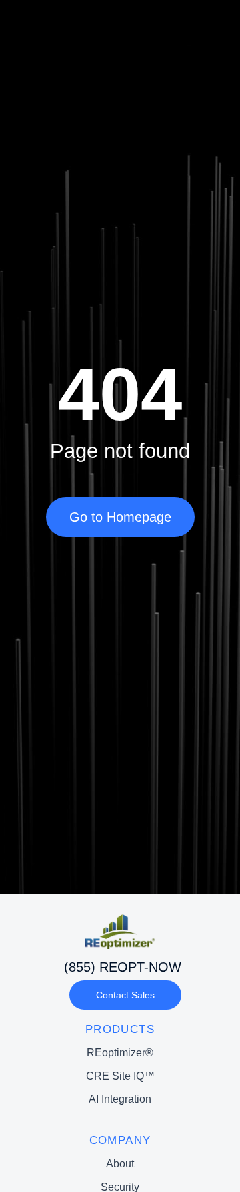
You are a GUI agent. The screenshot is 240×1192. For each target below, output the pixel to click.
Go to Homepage (120, 517)
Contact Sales (125, 995)
